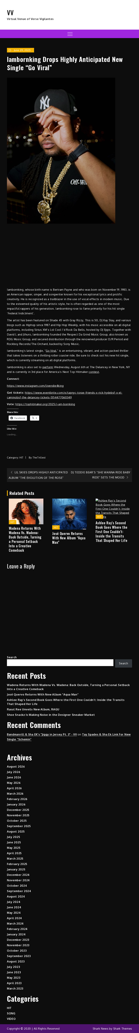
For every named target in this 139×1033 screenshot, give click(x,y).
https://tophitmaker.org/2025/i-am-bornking (45, 404)
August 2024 (16, 896)
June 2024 (14, 907)
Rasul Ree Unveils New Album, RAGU (33, 709)
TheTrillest (39, 457)
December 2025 (18, 810)
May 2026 (14, 782)
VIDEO (11, 1018)
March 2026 (15, 793)
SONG (11, 1013)
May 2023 (14, 977)
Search (12, 657)
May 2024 (14, 912)
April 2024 (14, 918)
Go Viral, (51, 350)
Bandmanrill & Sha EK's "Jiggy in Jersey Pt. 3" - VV (42, 734)
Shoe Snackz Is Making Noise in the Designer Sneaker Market (51, 714)
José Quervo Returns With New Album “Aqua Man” (68, 537)
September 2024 (19, 891)
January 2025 (16, 869)
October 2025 (17, 820)
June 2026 (14, 777)
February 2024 (17, 929)
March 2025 (15, 858)
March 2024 (15, 923)
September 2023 (19, 956)
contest (94, 372)
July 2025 (13, 837)
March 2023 (15, 988)
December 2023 (18, 939)
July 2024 (13, 902)
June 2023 (14, 972)
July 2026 (13, 772)
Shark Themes (122, 1028)
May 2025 (14, 847)
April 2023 (14, 983)
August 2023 (16, 961)
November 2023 (18, 945)
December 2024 (18, 875)
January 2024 (16, 934)
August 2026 (16, 766)
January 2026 (16, 804)
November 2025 (18, 815)
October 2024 (17, 885)
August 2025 (16, 831)
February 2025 (17, 864)
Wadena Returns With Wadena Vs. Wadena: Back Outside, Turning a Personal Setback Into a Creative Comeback (25, 539)
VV (10, 12)
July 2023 (13, 967)
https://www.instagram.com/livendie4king (35, 385)
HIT (21, 457)
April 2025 (14, 853)
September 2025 (19, 826)
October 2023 (17, 950)
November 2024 (18, 880)
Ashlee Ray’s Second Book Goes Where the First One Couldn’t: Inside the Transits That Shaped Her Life (111, 532)
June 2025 (14, 842)
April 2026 (14, 788)
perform (48, 367)
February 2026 (17, 799)
